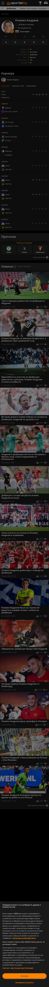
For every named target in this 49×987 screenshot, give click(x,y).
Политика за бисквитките (24, 938)
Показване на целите (24, 982)
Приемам (24, 976)
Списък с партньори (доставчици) (18, 968)
